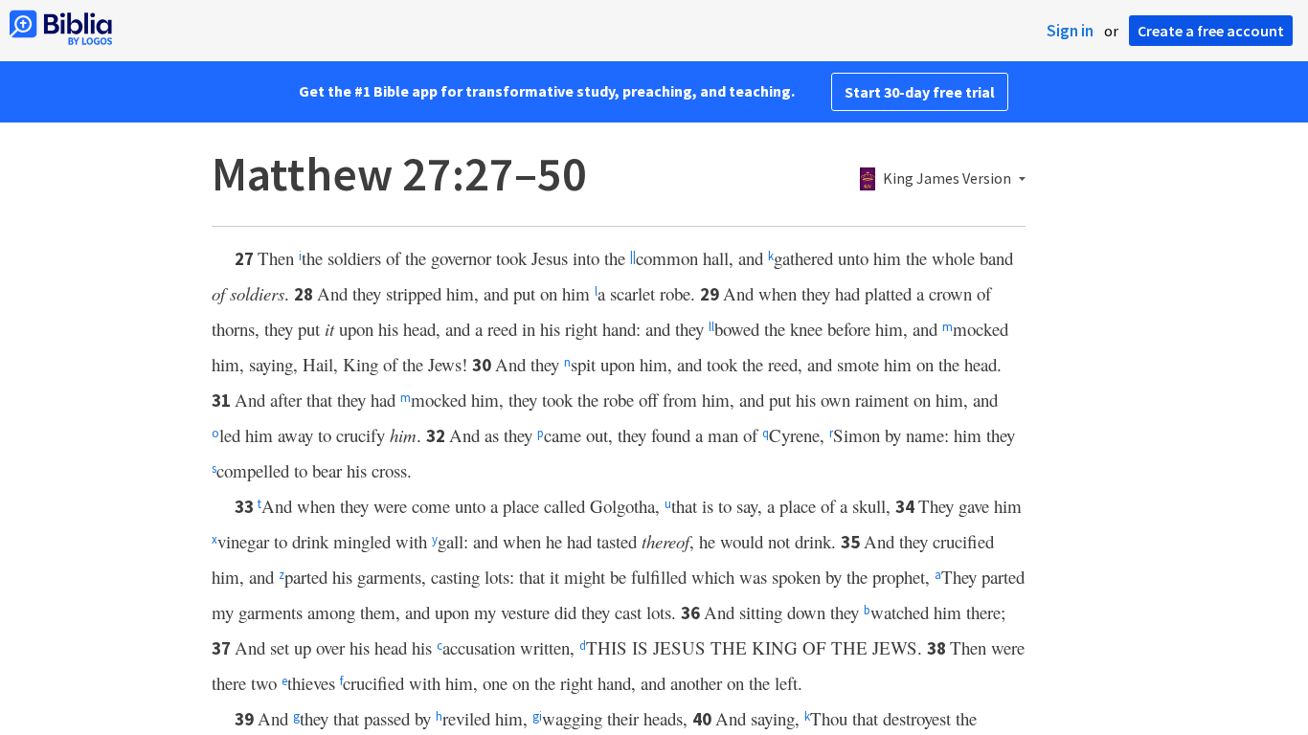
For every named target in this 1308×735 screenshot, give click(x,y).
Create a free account (1211, 30)
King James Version (947, 179)
